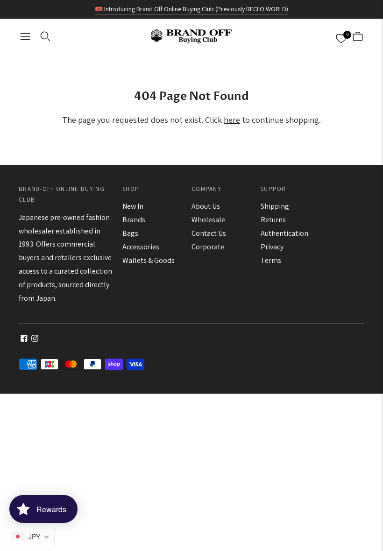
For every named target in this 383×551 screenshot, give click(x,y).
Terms (271, 260)
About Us (206, 206)
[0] (341, 36)
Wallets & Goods (148, 260)
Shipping (275, 206)
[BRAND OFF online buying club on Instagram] (34, 339)
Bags (130, 233)
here (232, 119)
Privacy (272, 247)
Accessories (140, 247)
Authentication (284, 233)
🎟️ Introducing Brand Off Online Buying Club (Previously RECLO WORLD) (191, 9)
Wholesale (208, 220)
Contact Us (209, 233)
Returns (273, 220)
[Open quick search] (45, 36)
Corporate (208, 247)
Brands (133, 220)
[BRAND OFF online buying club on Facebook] (24, 339)
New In (132, 206)
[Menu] (25, 36)
